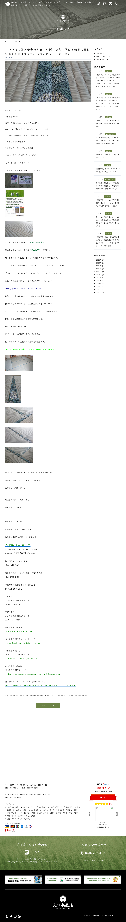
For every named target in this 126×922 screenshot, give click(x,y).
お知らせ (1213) (102, 53)
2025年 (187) (101, 263)
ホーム (7, 42)
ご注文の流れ (69, 2)
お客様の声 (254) (102, 59)
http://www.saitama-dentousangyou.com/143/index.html (34, 674)
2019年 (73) (100, 281)
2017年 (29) (100, 286)
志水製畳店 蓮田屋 (18, 545)
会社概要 (24, 5)
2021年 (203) (101, 275)
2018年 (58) (100, 283)
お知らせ (14, 2)
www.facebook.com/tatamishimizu (23, 643)
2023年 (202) (101, 269)
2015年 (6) (100, 292)
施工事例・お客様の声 (85, 2)
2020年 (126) (101, 278)
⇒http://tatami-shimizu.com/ (19, 631)
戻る (43, 705)
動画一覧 (14, 5)
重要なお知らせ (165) (104, 56)
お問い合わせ (49, 5)
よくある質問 (36, 5)
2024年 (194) (101, 266)
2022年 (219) (101, 272)
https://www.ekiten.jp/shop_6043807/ (24, 658)
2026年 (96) (101, 260)
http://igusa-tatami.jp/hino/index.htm (23, 288)
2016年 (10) (100, 289)
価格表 (40, 2)
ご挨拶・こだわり (27, 2)
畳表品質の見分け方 (53, 2)
